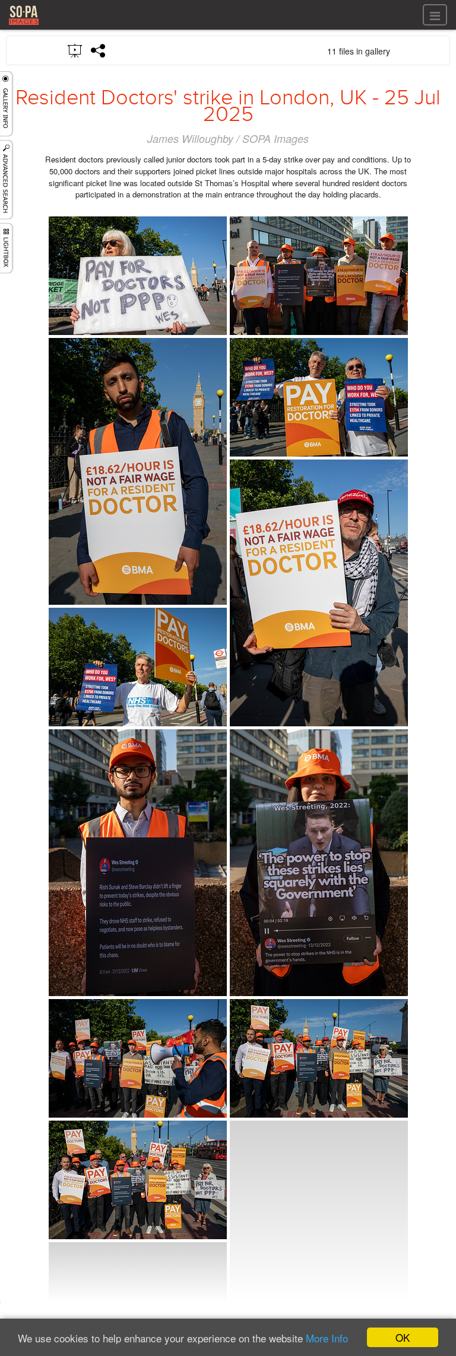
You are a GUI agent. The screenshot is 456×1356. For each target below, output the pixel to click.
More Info (327, 1338)
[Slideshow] (75, 50)
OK (402, 1337)
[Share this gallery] (98, 50)
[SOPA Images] (24, 26)
